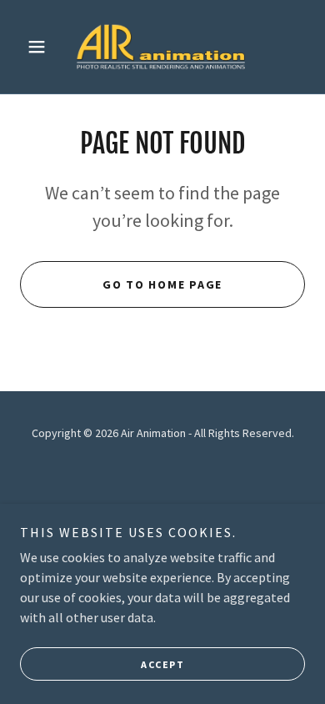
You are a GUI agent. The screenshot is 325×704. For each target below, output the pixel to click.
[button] (41, 46)
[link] (162, 46)
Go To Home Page (162, 284)
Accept (162, 664)
